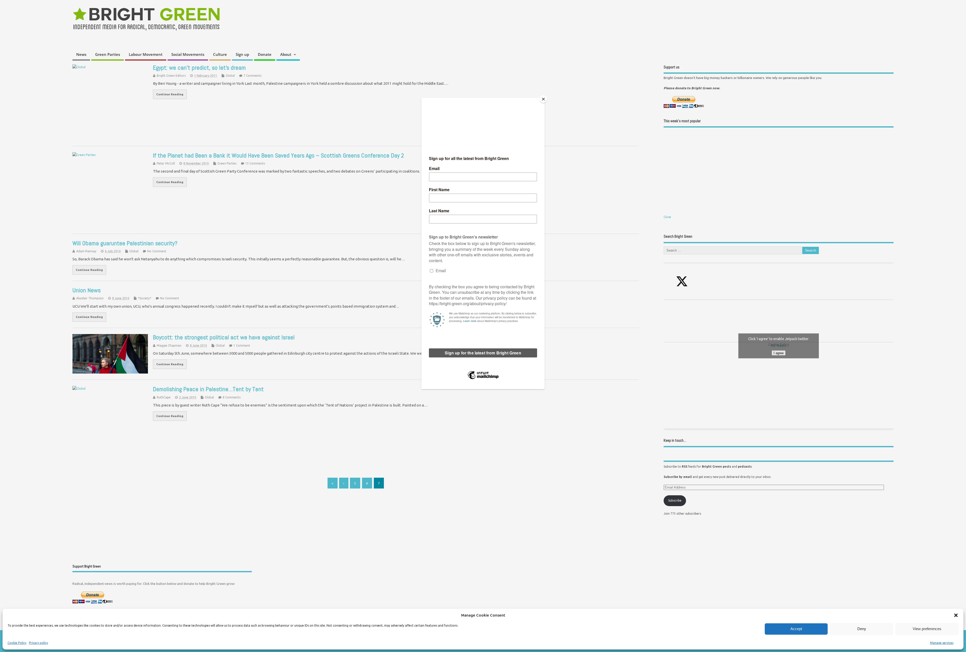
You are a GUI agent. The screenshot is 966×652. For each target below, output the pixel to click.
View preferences (927, 629)
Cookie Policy (17, 642)
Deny (861, 629)
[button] (955, 615)
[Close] (543, 99)
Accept (796, 629)
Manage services (941, 642)
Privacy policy (38, 642)
